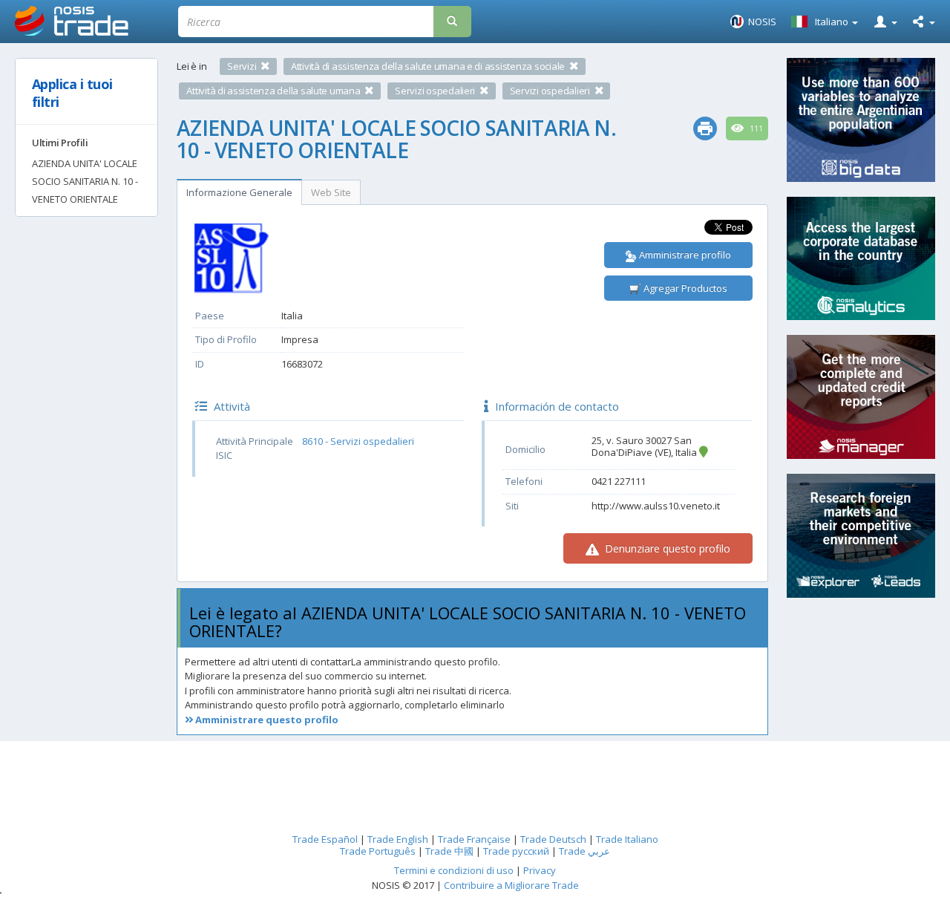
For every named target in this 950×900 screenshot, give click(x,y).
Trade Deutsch (553, 839)
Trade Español (325, 839)
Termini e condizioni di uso (454, 870)
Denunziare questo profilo (666, 548)
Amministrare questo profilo (265, 719)
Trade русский (516, 851)
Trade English (397, 839)
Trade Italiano (627, 839)
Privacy (539, 870)
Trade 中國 (449, 851)
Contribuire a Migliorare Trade (511, 885)
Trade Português (378, 851)
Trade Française (474, 839)
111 (755, 128)
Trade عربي (584, 851)
